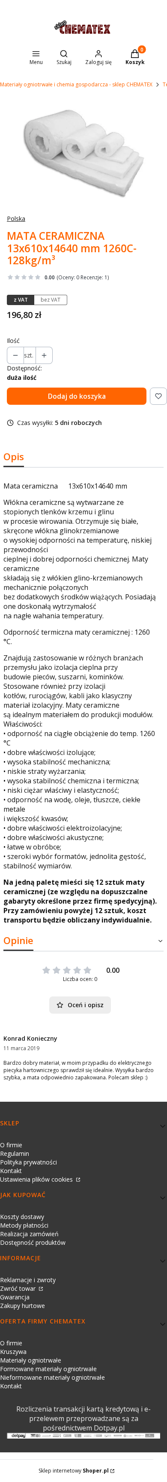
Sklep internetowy (74, 1470)
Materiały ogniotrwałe (30, 1360)
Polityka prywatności (28, 1162)
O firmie (11, 1145)
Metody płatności (24, 1225)
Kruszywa (13, 1352)
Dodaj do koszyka (77, 396)
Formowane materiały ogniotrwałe (48, 1369)
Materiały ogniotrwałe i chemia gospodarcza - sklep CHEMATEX (76, 84)
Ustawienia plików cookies (37, 1179)
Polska (16, 218)
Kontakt (11, 1171)
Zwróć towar (18, 1288)
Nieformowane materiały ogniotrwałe (52, 1377)
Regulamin (14, 1153)
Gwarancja (15, 1297)
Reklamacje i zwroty (28, 1280)
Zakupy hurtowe (22, 1306)
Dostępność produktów (33, 1242)
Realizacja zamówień (29, 1234)
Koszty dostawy (22, 1217)
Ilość (13, 340)
